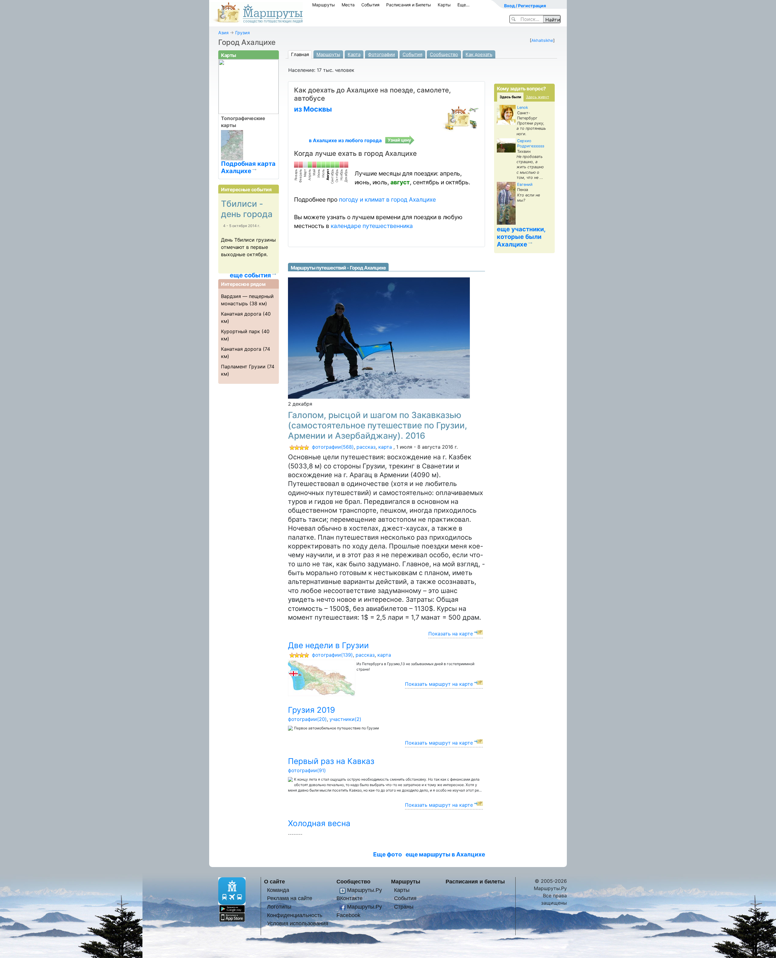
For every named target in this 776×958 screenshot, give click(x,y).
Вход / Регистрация (525, 5)
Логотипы (279, 906)
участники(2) (345, 719)
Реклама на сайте (289, 898)
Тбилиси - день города (247, 209)
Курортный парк (240, 331)
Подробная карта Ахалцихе (248, 167)
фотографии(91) (307, 770)
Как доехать (479, 54)
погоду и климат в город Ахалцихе (387, 199)
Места (348, 4)
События (370, 4)
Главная (300, 54)
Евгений (525, 184)
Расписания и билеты (475, 881)
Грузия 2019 (311, 710)
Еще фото (387, 854)
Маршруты (323, 4)
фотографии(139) (332, 655)
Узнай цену (399, 139)
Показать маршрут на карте (439, 684)
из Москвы (313, 109)
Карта (354, 54)
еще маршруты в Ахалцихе (445, 854)
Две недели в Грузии (328, 645)
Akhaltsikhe (542, 40)
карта (385, 447)
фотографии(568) (333, 447)
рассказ (366, 447)
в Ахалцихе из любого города (345, 140)
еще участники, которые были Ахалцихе (521, 236)
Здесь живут (537, 97)
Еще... (463, 4)
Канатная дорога (241, 314)
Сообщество (444, 54)
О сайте (274, 881)
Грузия (242, 32)
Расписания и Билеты (408, 4)
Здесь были (510, 97)
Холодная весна (319, 823)
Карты (444, 4)
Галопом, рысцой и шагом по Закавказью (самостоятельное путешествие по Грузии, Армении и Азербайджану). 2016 (377, 425)
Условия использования (297, 923)
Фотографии (381, 54)
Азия (223, 32)
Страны (403, 906)
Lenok (522, 107)
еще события (250, 275)
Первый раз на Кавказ (331, 761)
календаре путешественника (372, 225)
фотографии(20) (307, 719)
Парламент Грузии (243, 366)
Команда (278, 890)
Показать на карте (450, 634)
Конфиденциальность (294, 915)
